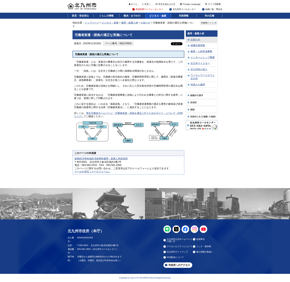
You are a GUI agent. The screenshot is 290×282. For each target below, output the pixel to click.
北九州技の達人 (198, 69)
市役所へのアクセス (179, 265)
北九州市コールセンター (184, 9)
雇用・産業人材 (129, 22)
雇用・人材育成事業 (201, 51)
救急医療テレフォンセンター (149, 9)
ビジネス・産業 (157, 15)
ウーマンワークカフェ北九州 (202, 77)
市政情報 (183, 15)
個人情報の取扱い (204, 252)
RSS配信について (175, 257)
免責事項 (200, 239)
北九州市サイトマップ (177, 252)
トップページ (92, 22)
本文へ (147, 4)
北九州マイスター (200, 63)
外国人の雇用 (197, 84)
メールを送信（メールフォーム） (92, 171)
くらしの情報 (106, 15)
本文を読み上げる (166, 4)
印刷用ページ (207, 23)
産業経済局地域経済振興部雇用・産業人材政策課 (101, 158)
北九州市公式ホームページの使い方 (179, 240)
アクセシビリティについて (179, 246)
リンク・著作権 (203, 246)
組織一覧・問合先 (213, 9)
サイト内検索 (214, 4)
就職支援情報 (197, 45)
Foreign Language (191, 4)
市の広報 (209, 15)
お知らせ (145, 22)
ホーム (134, 4)
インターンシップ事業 (202, 57)
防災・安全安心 (80, 15)
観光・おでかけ (132, 15)
